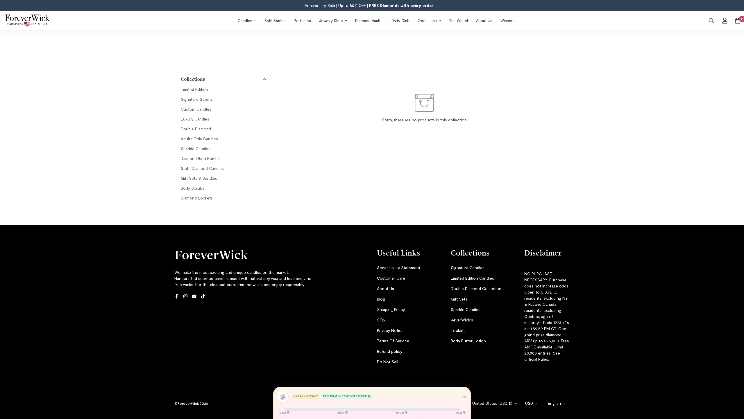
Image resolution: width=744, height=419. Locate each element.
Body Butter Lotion (468, 340)
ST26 (382, 319)
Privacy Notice (390, 330)
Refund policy (389, 351)
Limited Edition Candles (472, 278)
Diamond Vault (367, 20)
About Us (484, 20)
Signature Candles (467, 267)
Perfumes (302, 20)
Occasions (427, 20)
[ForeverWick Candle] (27, 20)
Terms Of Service (393, 340)
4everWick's (462, 319)
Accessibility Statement (398, 267)
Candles (245, 20)
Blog (381, 298)
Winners (507, 20)
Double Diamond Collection (476, 288)
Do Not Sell (387, 361)
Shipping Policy (391, 309)
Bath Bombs (275, 20)
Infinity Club (399, 20)
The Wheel (458, 20)
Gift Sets (459, 298)
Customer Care (391, 278)
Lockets (458, 330)
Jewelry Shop (331, 20)
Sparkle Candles (465, 309)
